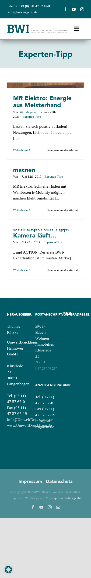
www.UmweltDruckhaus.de (29, 425)
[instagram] (82, 9)
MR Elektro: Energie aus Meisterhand (42, 101)
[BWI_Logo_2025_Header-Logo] (37, 26)
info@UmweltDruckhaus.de (30, 419)
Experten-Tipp (32, 116)
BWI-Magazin (28, 112)
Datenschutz (59, 481)
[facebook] (65, 9)
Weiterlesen (20, 150)
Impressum (30, 481)
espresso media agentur (67, 498)
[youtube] (74, 9)
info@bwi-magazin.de (22, 12)
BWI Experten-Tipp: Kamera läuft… (41, 232)
